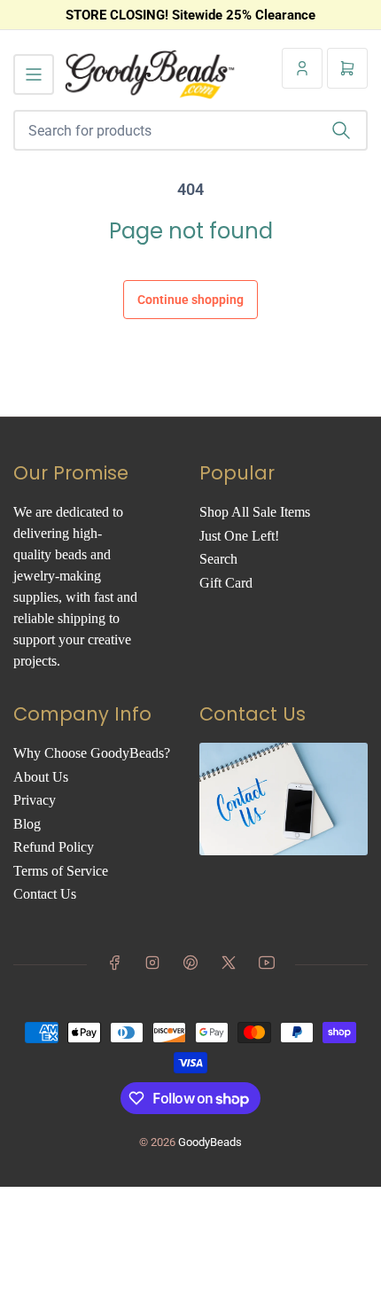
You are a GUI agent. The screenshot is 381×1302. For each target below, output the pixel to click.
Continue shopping (190, 299)
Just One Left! (239, 535)
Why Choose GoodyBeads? (91, 752)
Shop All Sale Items (254, 511)
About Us (40, 776)
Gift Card (226, 582)
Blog (27, 823)
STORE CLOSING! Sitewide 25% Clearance (190, 15)
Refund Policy (53, 846)
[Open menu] (33, 74)
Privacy (34, 799)
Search (218, 558)
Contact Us (44, 893)
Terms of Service (60, 870)
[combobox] (190, 130)
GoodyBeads (210, 1142)
